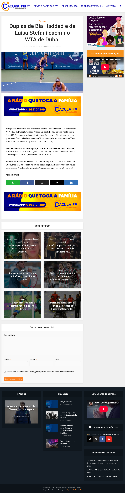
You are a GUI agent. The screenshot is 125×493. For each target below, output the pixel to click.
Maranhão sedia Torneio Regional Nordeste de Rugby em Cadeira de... (62, 305)
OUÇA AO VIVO (66, 402)
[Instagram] (90, 439)
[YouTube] (109, 439)
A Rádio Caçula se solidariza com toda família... (68, 415)
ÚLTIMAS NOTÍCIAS (91, 6)
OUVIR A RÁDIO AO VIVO (46, 6)
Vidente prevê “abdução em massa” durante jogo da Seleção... (22, 248)
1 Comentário (65, 446)
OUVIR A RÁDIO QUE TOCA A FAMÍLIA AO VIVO (103, 471)
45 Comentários (66, 404)
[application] (105, 67)
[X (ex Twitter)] (96, 439)
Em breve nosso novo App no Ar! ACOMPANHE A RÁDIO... (66, 429)
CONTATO (111, 6)
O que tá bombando (30, 239)
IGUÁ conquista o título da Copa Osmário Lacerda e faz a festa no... (62, 248)
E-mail (33, 359)
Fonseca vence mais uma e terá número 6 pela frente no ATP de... (22, 276)
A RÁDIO (26, 6)
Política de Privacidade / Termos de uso (102, 476)
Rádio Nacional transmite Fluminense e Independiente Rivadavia (62, 276)
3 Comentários (65, 420)
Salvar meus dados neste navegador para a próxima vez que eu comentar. (40, 371)
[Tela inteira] (120, 76)
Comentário (9, 335)
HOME (15, 6)
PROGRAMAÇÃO (70, 6)
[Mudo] (116, 76)
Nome (7, 359)
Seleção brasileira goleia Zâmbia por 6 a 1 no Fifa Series (22, 305)
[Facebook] (102, 439)
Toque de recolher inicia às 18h (67, 442)
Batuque (53, 239)
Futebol (17, 239)
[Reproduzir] (90, 76)
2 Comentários (65, 436)
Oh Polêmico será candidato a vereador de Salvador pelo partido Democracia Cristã (102, 463)
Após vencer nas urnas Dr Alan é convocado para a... (21, 409)
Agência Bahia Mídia (74, 490)
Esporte (42, 21)
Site (57, 359)
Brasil (9, 239)
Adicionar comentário (52, 46)
